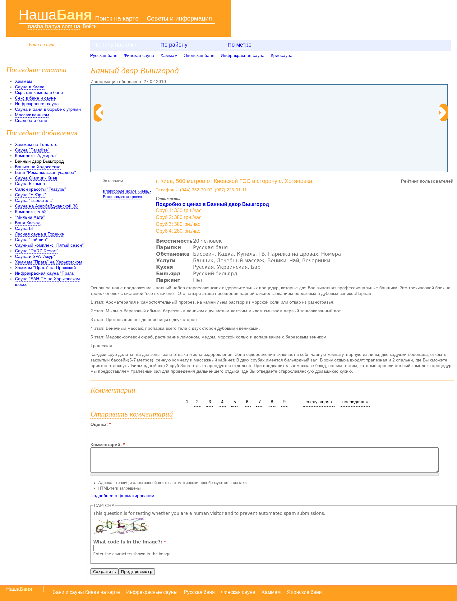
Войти (90, 26)
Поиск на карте (117, 18)
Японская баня (199, 55)
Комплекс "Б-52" (31, 211)
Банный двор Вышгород (39, 161)
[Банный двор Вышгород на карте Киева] (95, 209)
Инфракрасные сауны (152, 592)
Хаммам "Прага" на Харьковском (48, 261)
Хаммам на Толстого (36, 144)
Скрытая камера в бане (39, 92)
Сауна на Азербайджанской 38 (46, 205)
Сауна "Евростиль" (34, 200)
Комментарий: (107, 444)
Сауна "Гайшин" (31, 239)
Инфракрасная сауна (243, 55)
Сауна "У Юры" (30, 194)
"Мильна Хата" (30, 217)
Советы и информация (179, 18)
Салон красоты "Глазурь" (40, 189)
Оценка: (100, 424)
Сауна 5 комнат (31, 183)
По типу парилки (114, 45)
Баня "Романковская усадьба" (45, 172)
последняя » (355, 401)
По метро (240, 45)
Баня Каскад (27, 222)
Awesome (114, 429)
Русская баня (104, 55)
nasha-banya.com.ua (54, 27)
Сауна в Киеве (29, 86)
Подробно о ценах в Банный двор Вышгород (212, 204)
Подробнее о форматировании (122, 495)
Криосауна (282, 55)
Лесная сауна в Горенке (39, 233)
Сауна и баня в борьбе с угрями (48, 109)
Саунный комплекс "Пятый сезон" (49, 245)
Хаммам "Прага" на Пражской (45, 267)
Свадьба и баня (31, 120)
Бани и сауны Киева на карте (86, 592)
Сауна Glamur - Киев (36, 177)
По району (173, 45)
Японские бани (304, 592)
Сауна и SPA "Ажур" (35, 256)
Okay (98, 429)
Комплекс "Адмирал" (36, 155)
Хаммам (169, 55)
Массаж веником (32, 114)
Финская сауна (139, 55)
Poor (93, 429)
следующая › (319, 401)
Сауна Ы (24, 228)
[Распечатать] (114, 209)
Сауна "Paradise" (32, 149)
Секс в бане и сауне (35, 98)
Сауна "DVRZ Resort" (36, 250)
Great (109, 429)
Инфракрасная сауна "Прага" (45, 273)
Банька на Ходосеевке (38, 166)
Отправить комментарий (131, 413)
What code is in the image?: (129, 541)
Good (103, 429)
